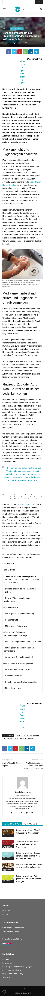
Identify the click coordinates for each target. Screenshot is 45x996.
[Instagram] (17, 812)
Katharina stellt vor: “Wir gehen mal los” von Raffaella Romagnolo (28, 879)
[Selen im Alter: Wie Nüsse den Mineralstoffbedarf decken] (8, 867)
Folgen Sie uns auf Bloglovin (13, 939)
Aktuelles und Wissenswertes (7, 835)
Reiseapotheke (8, 738)
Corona (18, 735)
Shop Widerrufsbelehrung (12, 974)
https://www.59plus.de (22, 795)
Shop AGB (6, 977)
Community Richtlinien (11, 970)
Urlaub (30, 738)
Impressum (7, 959)
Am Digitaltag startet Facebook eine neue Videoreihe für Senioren (33, 765)
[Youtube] (33, 812)
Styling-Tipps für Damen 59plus (11, 764)
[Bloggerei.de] (7, 944)
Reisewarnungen (20, 738)
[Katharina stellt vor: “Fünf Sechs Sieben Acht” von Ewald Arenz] (8, 844)
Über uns (6, 911)
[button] (4, 991)
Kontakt (5, 914)
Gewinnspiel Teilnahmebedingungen (17, 966)
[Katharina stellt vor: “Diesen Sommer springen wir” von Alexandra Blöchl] (8, 856)
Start (2, 15)
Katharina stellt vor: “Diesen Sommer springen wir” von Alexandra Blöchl (28, 856)
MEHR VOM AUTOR (31, 824)
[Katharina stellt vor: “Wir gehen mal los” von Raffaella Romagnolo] (8, 879)
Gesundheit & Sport (13, 15)
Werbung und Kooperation (13, 928)
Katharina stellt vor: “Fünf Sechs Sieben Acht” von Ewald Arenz (27, 844)
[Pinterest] (22, 812)
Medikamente (34, 735)
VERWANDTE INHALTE (12, 824)
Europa (25, 735)
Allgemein (6, 29)
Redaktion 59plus (11, 43)
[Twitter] (28, 812)
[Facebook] (12, 812)
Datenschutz (7, 963)
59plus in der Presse (10, 931)
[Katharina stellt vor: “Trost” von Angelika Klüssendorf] (8, 833)
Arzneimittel (25, 504)
